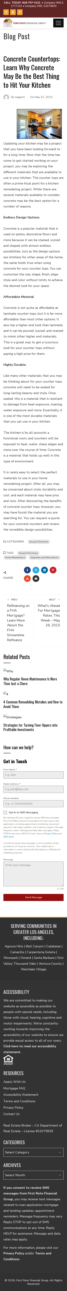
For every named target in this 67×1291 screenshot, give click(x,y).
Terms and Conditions (19, 1101)
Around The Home (38, 541)
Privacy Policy (51, 833)
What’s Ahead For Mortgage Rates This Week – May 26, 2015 (49, 613)
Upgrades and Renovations (44, 557)
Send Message (33, 897)
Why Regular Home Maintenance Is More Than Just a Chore (30, 681)
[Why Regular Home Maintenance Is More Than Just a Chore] (8, 671)
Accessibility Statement (20, 1095)
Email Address (12, 783)
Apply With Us (14, 1082)
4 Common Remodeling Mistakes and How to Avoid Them (33, 704)
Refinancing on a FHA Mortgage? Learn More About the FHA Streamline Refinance (18, 620)
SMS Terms (8, 836)
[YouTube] (13, 12)
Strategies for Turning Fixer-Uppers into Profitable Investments (30, 727)
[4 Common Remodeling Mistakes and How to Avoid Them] (5, 694)
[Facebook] (20, 12)
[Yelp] (6, 12)
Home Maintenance (15, 557)
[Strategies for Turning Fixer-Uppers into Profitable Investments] (12, 717)
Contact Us (11, 1114)
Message (8, 859)
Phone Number (11, 798)
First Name (10, 769)
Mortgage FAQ (14, 1088)
